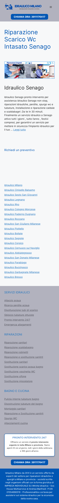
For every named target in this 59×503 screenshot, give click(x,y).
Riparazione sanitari (15, 342)
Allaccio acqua (12, 300)
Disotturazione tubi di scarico (21, 310)
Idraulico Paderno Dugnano (20, 214)
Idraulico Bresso (13, 277)
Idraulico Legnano (14, 199)
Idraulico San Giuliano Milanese (22, 223)
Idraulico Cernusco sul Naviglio (22, 248)
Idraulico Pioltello (14, 228)
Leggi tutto (19, 129)
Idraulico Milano (13, 185)
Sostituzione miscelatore (18, 381)
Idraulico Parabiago (15, 262)
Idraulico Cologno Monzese (19, 209)
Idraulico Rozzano (14, 219)
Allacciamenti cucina (16, 423)
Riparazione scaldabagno (18, 347)
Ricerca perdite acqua (16, 305)
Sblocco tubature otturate (19, 315)
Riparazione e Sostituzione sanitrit (23, 413)
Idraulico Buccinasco (16, 267)
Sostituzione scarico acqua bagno (23, 366)
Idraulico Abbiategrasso (18, 252)
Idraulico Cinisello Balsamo (19, 190)
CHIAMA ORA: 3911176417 (29, 16)
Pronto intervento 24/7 (17, 319)
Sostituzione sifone (15, 376)
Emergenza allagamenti (17, 324)
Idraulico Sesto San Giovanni (20, 194)
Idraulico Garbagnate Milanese (22, 272)
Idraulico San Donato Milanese (21, 257)
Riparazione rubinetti (16, 352)
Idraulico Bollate (13, 233)
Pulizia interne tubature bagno (21, 399)
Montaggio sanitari (15, 408)
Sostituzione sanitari (16, 362)
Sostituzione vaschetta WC (19, 371)
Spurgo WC (10, 418)
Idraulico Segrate (14, 238)
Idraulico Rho (11, 204)
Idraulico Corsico (13, 243)
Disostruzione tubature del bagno (23, 403)
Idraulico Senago (24, 88)
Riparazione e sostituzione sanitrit (23, 357)
